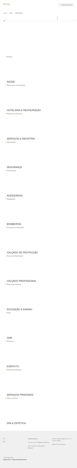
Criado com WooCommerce (19, 459)
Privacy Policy (7, 459)
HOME (5, 13)
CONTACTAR (18, 13)
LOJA (10, 13)
